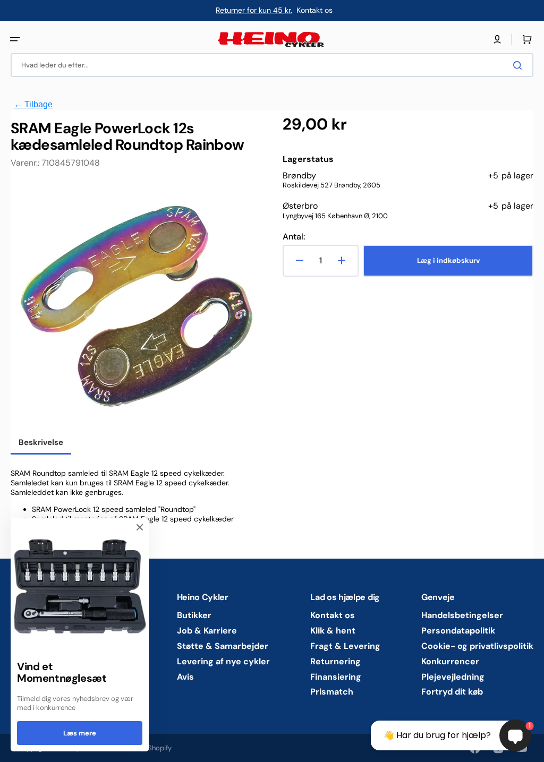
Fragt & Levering (345, 646)
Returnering (335, 661)
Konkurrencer (450, 661)
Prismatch (331, 691)
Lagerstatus (308, 159)
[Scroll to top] (13, 748)
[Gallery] (136, 307)
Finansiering (335, 676)
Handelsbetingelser (462, 615)
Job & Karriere (207, 630)
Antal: (294, 237)
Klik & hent (332, 630)
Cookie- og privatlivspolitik (477, 646)
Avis (185, 676)
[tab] (41, 443)
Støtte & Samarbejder (222, 646)
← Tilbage (33, 104)
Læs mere (79, 733)
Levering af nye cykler (223, 661)
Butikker (194, 615)
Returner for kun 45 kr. (254, 10)
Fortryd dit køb (452, 691)
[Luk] (139, 527)
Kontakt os (332, 615)
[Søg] (519, 65)
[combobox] (272, 65)
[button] (15, 39)
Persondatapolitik (458, 630)
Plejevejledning (452, 676)
